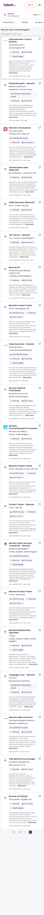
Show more (13, 73)
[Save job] (39, 39)
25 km (35, 15)
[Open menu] (39, 4)
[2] (30, 832)
